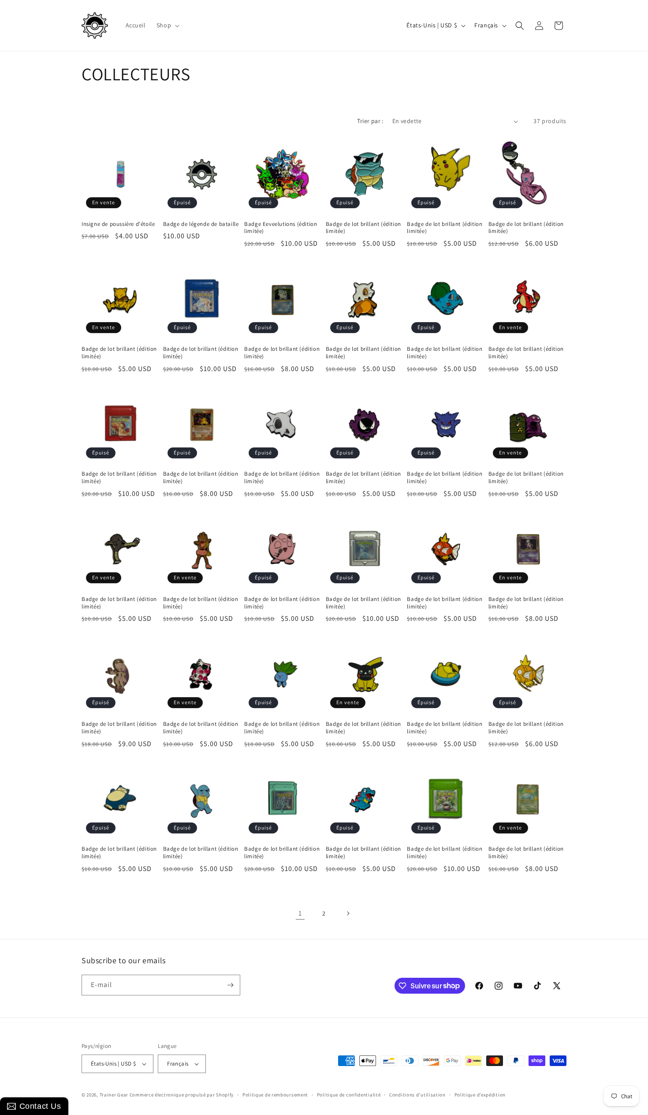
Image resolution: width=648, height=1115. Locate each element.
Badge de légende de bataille (201, 224)
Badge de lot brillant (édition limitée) (363, 228)
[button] (167, 25)
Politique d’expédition (480, 1095)
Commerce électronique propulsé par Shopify (182, 1095)
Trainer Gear (114, 1095)
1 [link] (300, 913)
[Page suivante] (348, 913)
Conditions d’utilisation (417, 1095)
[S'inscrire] (230, 985)
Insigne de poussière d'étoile (118, 224)
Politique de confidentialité (349, 1095)
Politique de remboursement (275, 1095)
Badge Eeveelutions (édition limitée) (280, 228)
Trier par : (370, 121)
